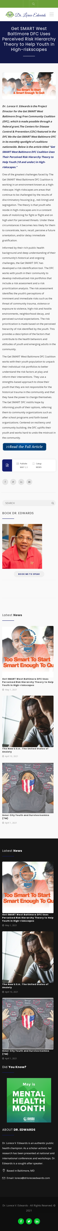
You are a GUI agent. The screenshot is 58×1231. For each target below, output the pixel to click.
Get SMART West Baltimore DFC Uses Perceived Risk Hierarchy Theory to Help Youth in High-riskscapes (28, 682)
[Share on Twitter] (13, 482)
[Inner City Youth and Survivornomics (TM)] (28, 788)
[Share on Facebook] (5, 482)
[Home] (26, 14)
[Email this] (29, 482)
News (39, 467)
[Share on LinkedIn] (21, 482)
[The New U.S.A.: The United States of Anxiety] (28, 721)
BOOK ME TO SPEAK (29, 574)
